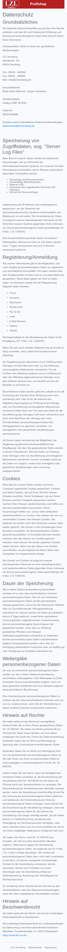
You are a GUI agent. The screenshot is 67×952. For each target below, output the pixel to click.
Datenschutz (35, 947)
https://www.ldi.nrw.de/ (15, 935)
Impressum (50, 947)
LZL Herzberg (17, 947)
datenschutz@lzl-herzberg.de (19, 126)
